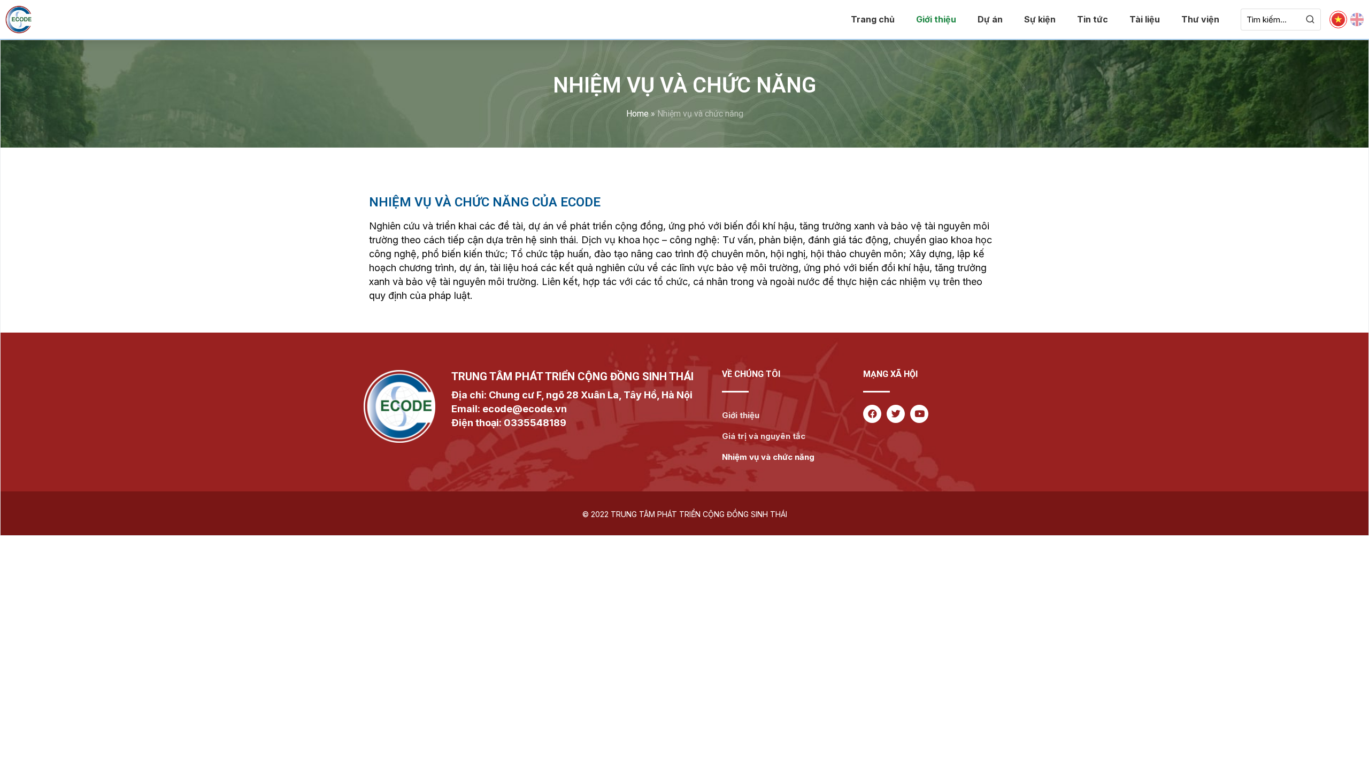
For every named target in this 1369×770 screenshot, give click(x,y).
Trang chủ (873, 19)
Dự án (990, 19)
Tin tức (1092, 19)
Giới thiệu (936, 19)
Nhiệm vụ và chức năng (768, 457)
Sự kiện (1040, 19)
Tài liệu (1144, 19)
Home (637, 114)
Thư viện (1200, 19)
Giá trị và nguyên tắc (763, 436)
